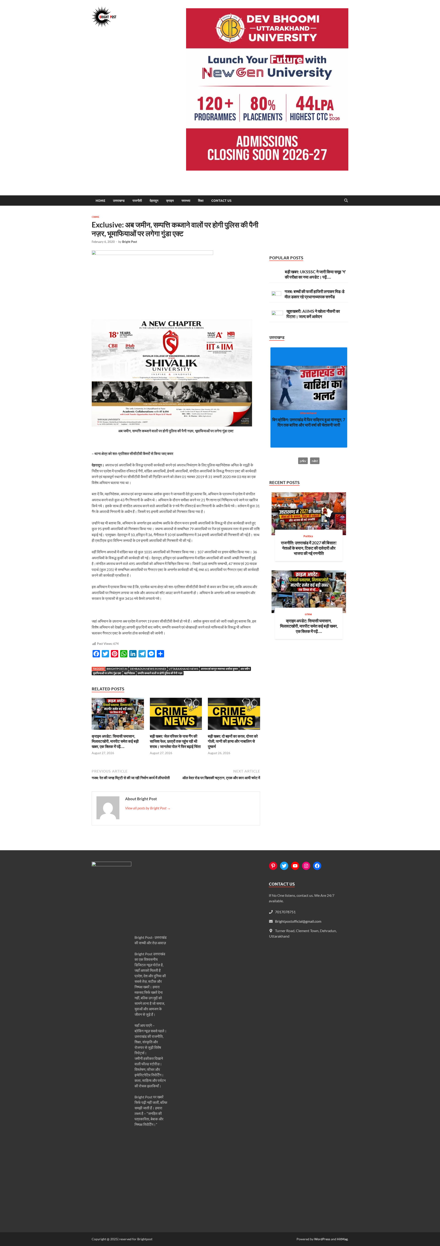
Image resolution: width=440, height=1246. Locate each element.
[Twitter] (284, 866)
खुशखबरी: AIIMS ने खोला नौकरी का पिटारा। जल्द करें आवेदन (313, 314)
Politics (308, 536)
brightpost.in (117, 668)
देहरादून (154, 200)
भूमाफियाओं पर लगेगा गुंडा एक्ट (107, 673)
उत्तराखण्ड (119, 200)
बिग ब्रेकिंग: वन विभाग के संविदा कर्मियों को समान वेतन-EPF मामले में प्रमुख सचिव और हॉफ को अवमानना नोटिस (308, 425)
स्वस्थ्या (186, 200)
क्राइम (170, 200)
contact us (221, 200)
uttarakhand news (183, 668)
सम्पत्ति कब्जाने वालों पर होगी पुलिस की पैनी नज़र (160, 673)
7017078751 (285, 912)
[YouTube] (295, 866)
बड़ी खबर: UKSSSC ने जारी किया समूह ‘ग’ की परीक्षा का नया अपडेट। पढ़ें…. (315, 274)
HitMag (342, 1239)
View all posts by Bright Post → (148, 808)
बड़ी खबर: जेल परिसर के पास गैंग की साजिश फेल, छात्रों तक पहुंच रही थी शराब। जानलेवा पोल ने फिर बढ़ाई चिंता (175, 741)
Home (100, 200)
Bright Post (129, 242)
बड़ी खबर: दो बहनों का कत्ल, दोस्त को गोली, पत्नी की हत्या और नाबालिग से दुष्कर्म (233, 741)
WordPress (322, 1239)
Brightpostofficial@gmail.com (298, 921)
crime (95, 217)
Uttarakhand (308, 413)
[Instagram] (306, 866)
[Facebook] (317, 866)
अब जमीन (245, 668)
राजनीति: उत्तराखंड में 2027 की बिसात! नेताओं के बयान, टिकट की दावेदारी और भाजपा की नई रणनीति (309, 548)
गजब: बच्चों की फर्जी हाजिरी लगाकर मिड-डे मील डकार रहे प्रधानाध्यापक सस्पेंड (314, 294)
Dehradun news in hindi (148, 668)
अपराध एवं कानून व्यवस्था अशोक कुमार (219, 668)
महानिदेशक (129, 673)
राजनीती (137, 200)
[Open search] (346, 200)
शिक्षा (201, 200)
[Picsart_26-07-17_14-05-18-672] (172, 425)
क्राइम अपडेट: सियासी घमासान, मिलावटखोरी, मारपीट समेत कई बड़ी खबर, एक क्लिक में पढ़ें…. (115, 741)
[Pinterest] (273, 866)
